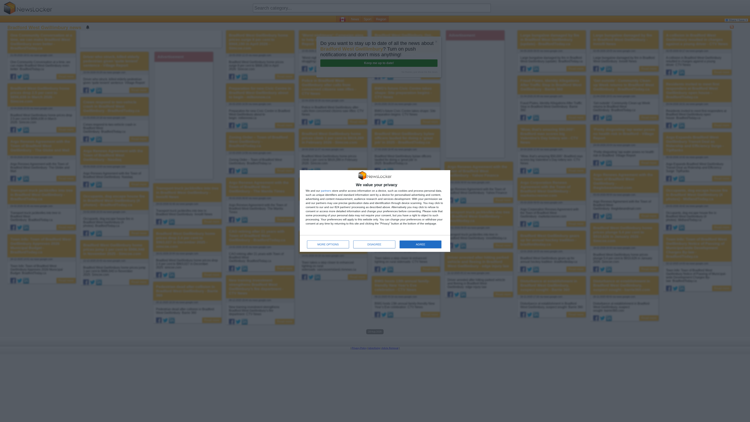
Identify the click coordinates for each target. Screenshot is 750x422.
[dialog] (375, 211)
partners (326, 190)
